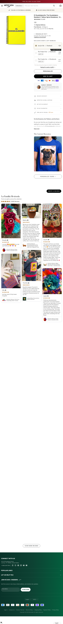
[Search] (54, 5)
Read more (36, 128)
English (27, 599)
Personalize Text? (41, 34)
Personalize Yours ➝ (48, 176)
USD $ (34, 599)
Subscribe (25, 589)
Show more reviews (31, 546)
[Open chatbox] (1, 622)
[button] (31, 10)
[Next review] (60, 87)
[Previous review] (35, 87)
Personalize (48, 71)
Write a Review (54, 191)
